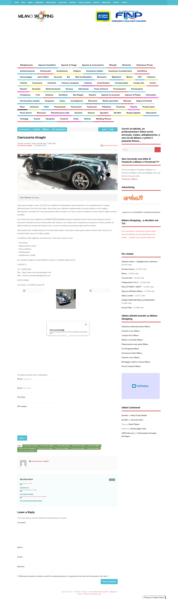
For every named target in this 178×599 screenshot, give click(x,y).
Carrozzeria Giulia (26, 494)
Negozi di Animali (144, 101)
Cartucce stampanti (70, 83)
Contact (116, 2)
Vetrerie (87, 119)
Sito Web (21, 397)
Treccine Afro (127, 278)
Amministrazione (27, 71)
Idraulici (92, 95)
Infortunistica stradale (30, 101)
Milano (46, 129)
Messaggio (22, 406)
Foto (38, 95)
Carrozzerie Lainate (78, 448)
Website (20, 566)
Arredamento (62, 71)
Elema (124, 273)
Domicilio (36, 89)
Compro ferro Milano (130, 335)
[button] (67, 338)
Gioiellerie (63, 95)
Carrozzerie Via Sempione (27, 451)
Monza (30, 2)
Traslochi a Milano (130, 179)
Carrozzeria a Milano (47, 445)
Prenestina (106, 2)
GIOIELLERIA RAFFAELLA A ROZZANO (138, 300)
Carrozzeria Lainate (78, 445)
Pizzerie (133, 107)
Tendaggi (24, 119)
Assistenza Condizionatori (120, 71)
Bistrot (130, 77)
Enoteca (69, 89)
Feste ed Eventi (101, 89)
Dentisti (23, 89)
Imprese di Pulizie (133, 95)
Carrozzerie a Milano (62, 448)
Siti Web (117, 113)
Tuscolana (62, 2)
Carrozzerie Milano (93, 448)
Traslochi (64, 119)
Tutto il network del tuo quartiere (99, 592)
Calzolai (23, 83)
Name (19, 547)
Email (24, 388)
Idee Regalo (78, 95)
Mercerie (127, 101)
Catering (88, 83)
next (112, 129)
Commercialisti (121, 83)
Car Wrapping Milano (130, 349)
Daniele (125, 415)
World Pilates (133, 424)
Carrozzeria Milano (93, 445)
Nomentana (39, 2)
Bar (68, 77)
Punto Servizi (26, 113)
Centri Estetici (103, 83)
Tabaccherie (151, 113)
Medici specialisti (110, 101)
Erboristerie (83, 89)
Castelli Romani (85, 2)
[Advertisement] (110, 40)
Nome (24, 379)
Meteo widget (141, 386)
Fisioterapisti (137, 89)
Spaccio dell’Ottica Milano (132, 291)
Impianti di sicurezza (110, 95)
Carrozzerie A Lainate (45, 448)
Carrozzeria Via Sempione (27, 448)
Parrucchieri (76, 107)
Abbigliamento (26, 65)
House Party (127, 308)
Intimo (62, 101)
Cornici (153, 83)
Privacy (124, 2)
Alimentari (126, 65)
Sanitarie (78, 113)
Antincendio (45, 71)
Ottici (46, 107)
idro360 (125, 420)
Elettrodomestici (53, 89)
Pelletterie (106, 107)
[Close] (86, 324)
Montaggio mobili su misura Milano (136, 362)
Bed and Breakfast (83, 77)
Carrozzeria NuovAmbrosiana (31, 501)
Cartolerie (52, 83)
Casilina (96, 2)
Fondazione (25, 95)
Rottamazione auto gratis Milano (135, 344)
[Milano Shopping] (81, 21)
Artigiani (77, 71)
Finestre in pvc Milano (131, 331)
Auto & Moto (43, 77)
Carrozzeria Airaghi (57, 330)
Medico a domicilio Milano (132, 340)
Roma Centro (51, 2)
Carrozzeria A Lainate (30, 445)
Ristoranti (41, 113)
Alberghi (113, 65)
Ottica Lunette (127, 296)
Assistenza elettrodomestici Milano (136, 326)
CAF (140, 77)
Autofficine (142, 71)
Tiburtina (72, 2)
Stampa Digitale (133, 113)
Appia (23, 2)
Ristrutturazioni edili (60, 113)
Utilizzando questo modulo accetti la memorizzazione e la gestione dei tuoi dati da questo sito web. (64, 576)
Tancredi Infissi (137, 420)
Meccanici (92, 101)
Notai (22, 107)
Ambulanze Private (144, 65)
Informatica (151, 95)
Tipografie (50, 119)
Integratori (49, 101)
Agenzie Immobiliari (47, 65)
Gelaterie (49, 95)
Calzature (151, 77)
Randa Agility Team (138, 429)
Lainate (36, 129)
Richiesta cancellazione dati (92, 594)
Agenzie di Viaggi (69, 65)
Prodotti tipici (149, 107)
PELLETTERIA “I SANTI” (132, 287)
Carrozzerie (37, 83)
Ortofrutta (34, 107)
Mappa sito (113, 592)
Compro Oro (138, 83)
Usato (76, 119)
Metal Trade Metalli (139, 415)
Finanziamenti (119, 89)
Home (17, 2)
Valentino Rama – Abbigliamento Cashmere (139, 262)
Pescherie (120, 107)
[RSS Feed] (164, 2)
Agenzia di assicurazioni (93, 65)
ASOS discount (128, 433)
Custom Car (24, 488)
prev (104, 129)
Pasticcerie (92, 107)
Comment (21, 522)
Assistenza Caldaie (94, 71)
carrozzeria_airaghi (24, 145)
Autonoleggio (26, 77)
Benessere (102, 77)
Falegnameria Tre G (130, 282)
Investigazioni (76, 101)
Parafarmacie (60, 107)
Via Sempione (59, 129)
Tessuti (37, 119)
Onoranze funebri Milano (132, 353)
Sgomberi (104, 113)
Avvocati (58, 77)
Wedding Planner (103, 119)
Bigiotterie (116, 77)
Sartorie (91, 113)
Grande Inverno (128, 269)
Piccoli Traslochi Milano (131, 366)
